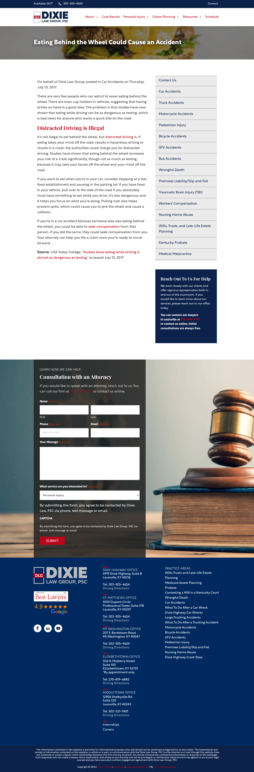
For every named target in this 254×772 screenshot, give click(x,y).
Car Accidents (170, 91)
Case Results (111, 17)
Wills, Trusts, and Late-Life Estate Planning (185, 228)
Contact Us (167, 80)
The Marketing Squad (165, 767)
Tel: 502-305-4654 (116, 584)
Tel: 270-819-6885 (116, 679)
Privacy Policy (104, 767)
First (42, 417)
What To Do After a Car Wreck (186, 607)
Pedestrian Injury (172, 125)
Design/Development (137, 767)
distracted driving (119, 137)
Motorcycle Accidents (176, 114)
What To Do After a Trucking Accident (191, 622)
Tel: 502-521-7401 (115, 711)
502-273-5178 (81, 391)
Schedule (212, 17)
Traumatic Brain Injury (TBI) (180, 192)
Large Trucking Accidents (183, 617)
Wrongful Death (171, 170)
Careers (109, 729)
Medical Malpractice (175, 254)
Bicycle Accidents (172, 136)
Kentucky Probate (173, 243)
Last (93, 417)
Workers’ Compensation (178, 203)
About (89, 17)
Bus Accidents (170, 159)
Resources (190, 17)
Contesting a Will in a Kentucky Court (192, 592)
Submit (52, 541)
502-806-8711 (190, 319)
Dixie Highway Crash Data (184, 657)
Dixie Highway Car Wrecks (184, 612)
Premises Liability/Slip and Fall (183, 181)
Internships (111, 724)
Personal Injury (134, 17)
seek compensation (104, 227)
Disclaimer (118, 767)
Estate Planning (164, 17)
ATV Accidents (170, 147)
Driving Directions (116, 588)
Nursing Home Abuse (176, 215)
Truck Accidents (171, 103)
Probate (171, 588)
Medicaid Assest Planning (183, 583)
